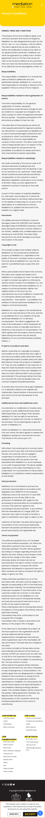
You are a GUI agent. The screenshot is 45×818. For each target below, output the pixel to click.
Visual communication (33, 718)
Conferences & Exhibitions (34, 721)
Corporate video (31, 730)
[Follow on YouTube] (14, 785)
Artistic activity (8, 745)
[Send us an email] (8, 785)
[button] (42, 5)
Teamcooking (8, 771)
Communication (9, 718)
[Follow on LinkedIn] (11, 785)
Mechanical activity (10, 757)
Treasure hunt (8, 754)
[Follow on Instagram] (6, 785)
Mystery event (7, 759)
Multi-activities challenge (11, 751)
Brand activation (9, 727)
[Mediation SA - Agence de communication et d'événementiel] (22, 5)
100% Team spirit (8, 742)
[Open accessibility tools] (40, 813)
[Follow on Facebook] (3, 785)
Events (5, 721)
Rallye (5, 762)
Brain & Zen (7, 748)
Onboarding (7, 724)
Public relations (31, 727)
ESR (4, 765)
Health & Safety (8, 768)
